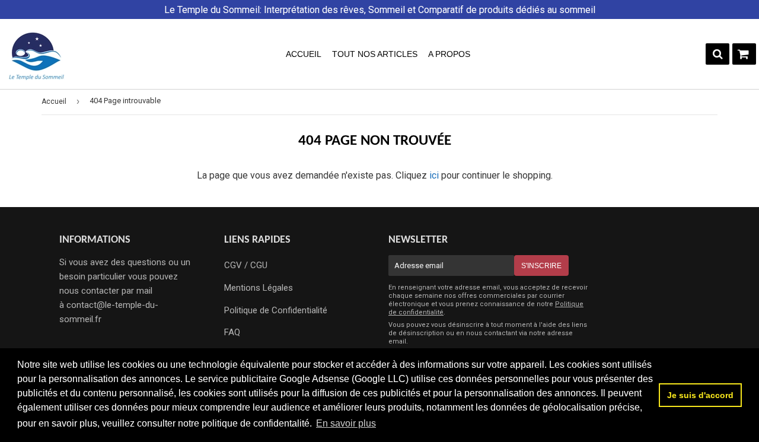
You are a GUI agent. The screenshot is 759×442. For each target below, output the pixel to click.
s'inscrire (541, 266)
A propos (449, 54)
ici (434, 175)
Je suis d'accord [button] (700, 395)
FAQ (232, 332)
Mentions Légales (258, 287)
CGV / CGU (245, 265)
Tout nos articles (374, 54)
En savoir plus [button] (346, 423)
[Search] (717, 54)
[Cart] (744, 54)
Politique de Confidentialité (275, 310)
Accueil (303, 54)
